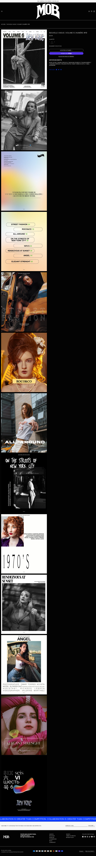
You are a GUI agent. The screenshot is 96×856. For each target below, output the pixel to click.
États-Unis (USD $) (89, 851)
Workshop (52, 842)
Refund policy (70, 837)
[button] (91, 11)
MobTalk (51, 837)
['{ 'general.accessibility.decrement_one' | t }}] (50, 42)
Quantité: (51, 39)
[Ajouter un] (54, 42)
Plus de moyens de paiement (66, 56)
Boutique (52, 836)
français (81, 851)
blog (50, 841)
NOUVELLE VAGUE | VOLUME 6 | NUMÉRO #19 (18, 24)
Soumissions (53, 839)
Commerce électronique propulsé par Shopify (12, 852)
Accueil (3, 24)
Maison (51, 834)
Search (68, 834)
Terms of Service (71, 836)
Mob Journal (8, 850)
